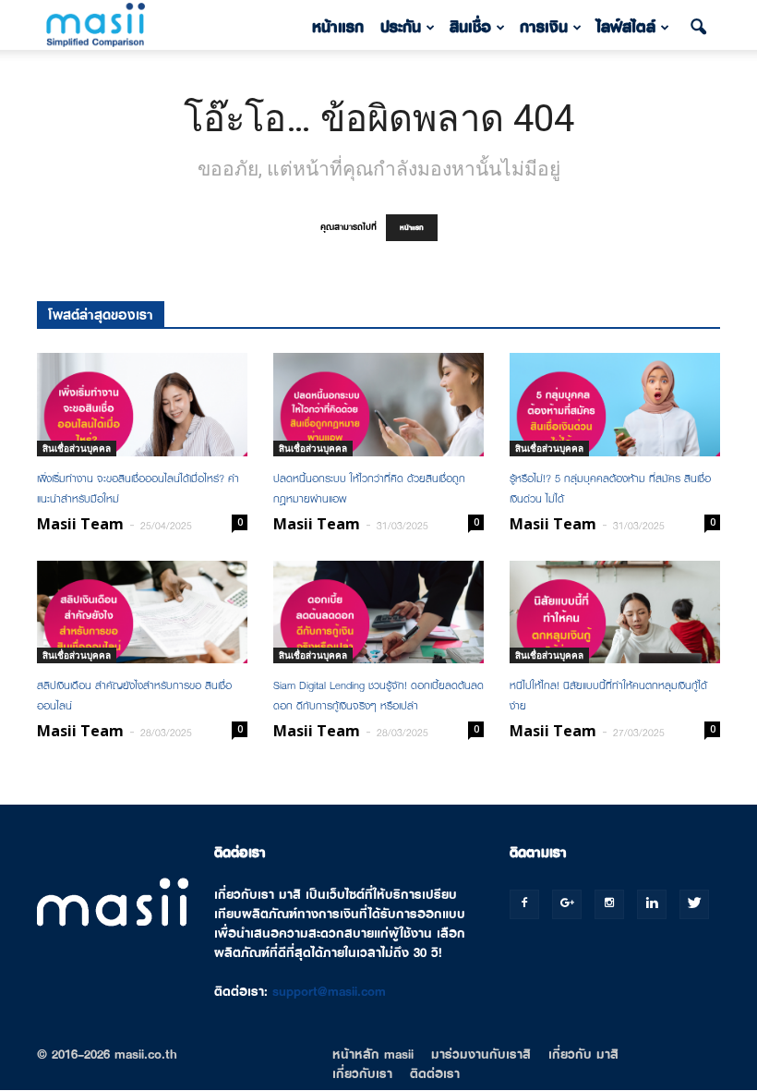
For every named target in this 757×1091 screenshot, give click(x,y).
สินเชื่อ (470, 27)
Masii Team (80, 524)
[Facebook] (524, 904)
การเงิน (544, 27)
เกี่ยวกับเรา (362, 1073)
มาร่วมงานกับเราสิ (481, 1054)
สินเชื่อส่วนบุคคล (76, 448)
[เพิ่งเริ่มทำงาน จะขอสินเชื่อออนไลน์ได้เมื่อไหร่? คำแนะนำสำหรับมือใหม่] (142, 404)
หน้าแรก (338, 27)
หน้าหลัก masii (373, 1054)
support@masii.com (329, 991)
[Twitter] (694, 904)
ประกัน (400, 27)
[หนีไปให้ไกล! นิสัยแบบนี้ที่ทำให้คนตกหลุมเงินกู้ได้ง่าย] (615, 612)
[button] (698, 28)
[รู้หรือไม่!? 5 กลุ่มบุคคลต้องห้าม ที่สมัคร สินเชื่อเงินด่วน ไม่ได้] (615, 404)
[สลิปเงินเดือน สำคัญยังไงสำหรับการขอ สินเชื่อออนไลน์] (142, 612)
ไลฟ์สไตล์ (625, 27)
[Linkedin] (652, 904)
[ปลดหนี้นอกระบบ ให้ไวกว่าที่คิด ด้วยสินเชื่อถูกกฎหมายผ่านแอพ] (378, 404)
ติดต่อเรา (435, 1073)
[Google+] (567, 904)
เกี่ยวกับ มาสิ (583, 1054)
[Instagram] (609, 904)
